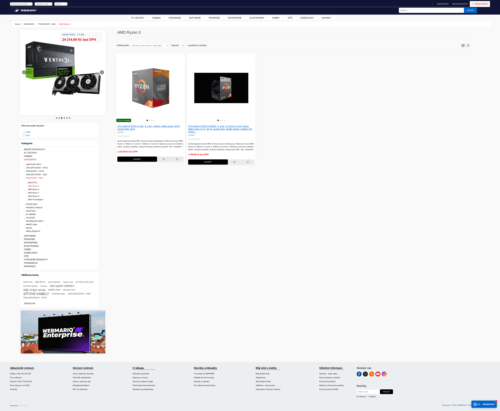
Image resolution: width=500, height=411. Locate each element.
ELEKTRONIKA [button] (256, 18)
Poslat (386, 392)
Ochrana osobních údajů (143, 381)
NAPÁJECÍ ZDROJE (34, 208)
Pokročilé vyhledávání (82, 377)
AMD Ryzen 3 (33, 186)
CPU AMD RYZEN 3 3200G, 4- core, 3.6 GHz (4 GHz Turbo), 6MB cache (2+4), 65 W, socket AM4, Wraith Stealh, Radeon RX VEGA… (220, 129)
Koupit (137, 159)
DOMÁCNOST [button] (307, 18)
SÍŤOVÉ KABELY (36, 294)
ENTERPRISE (31, 243)
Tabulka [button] (463, 45)
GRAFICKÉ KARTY (34, 164)
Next (102, 72)
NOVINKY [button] (326, 18)
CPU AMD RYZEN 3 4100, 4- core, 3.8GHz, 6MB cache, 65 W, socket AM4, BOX (148, 127)
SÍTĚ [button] (290, 18)
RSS (371, 374)
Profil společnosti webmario (144, 385)
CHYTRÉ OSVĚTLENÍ (84, 282)
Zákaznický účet (442, 4)
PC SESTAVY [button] (137, 18)
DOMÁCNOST (31, 253)
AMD (28, 132)
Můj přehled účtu (263, 374)
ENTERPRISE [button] (235, 18)
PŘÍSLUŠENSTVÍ (33, 231)
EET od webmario (80, 389)
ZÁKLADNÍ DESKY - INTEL (37, 168)
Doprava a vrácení (140, 377)
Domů (17, 24)
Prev (24, 72)
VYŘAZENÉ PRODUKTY (36, 260)
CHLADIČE (30, 218)
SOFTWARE (30, 236)
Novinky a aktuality (201, 381)
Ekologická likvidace (81, 385)
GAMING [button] (156, 18)
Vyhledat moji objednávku (143, 389)
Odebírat (362, 397)
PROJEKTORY (69, 290)
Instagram (384, 374)
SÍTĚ (26, 256)
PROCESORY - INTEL (35, 171)
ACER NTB (27, 282)
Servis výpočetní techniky (83, 374)
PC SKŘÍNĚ (31, 214)
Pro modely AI (15, 377)
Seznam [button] (467, 45)
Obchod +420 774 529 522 (21, 381)
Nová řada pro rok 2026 (20, 385)
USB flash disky (58, 294)
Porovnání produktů (327, 381)
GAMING (28, 156)
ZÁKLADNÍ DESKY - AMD (36, 175)
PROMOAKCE (31, 263)
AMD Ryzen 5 (33, 189)
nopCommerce (23, 406)
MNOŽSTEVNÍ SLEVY (34, 149)
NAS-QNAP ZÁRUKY (62, 286)
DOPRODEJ (30, 266)
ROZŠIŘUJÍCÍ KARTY (35, 221)
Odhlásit (372, 397)
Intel (28, 135)
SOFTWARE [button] (195, 18)
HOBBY (27, 249)
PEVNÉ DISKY (32, 204)
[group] (150, 88)
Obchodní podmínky (141, 374)
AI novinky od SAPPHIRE (204, 374)
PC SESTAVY (30, 153)
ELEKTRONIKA (31, 246)
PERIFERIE (29, 239)
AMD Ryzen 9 (33, 196)
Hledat (470, 10)
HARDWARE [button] (175, 18)
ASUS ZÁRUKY (54, 282)
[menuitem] (137, 18)
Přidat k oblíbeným (177, 159)
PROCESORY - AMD (34, 178)
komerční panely (30, 286)
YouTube (377, 374)
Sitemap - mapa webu (328, 374)
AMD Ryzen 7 (33, 193)
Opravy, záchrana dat (81, 381)
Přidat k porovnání (163, 159)
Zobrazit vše (29, 303)
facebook (359, 374)
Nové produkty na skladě (329, 377)
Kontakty (13, 389)
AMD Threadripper (35, 200)
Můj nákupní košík (263, 381)
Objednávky (260, 377)
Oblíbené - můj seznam (265, 385)
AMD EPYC (32, 183)
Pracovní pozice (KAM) (328, 389)
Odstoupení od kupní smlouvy (268, 389)
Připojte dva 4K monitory (204, 377)
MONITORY (31, 211)
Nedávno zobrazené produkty (331, 385)
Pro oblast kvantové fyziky (204, 385)
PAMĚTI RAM (31, 225)
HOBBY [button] (276, 18)
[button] (147, 120)
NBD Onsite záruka (34, 289)
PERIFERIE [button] (214, 18)
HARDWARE (30, 160)
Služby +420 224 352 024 (20, 374)
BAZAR (29, 228)
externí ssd (68, 282)
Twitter (365, 374)
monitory (43, 286)
